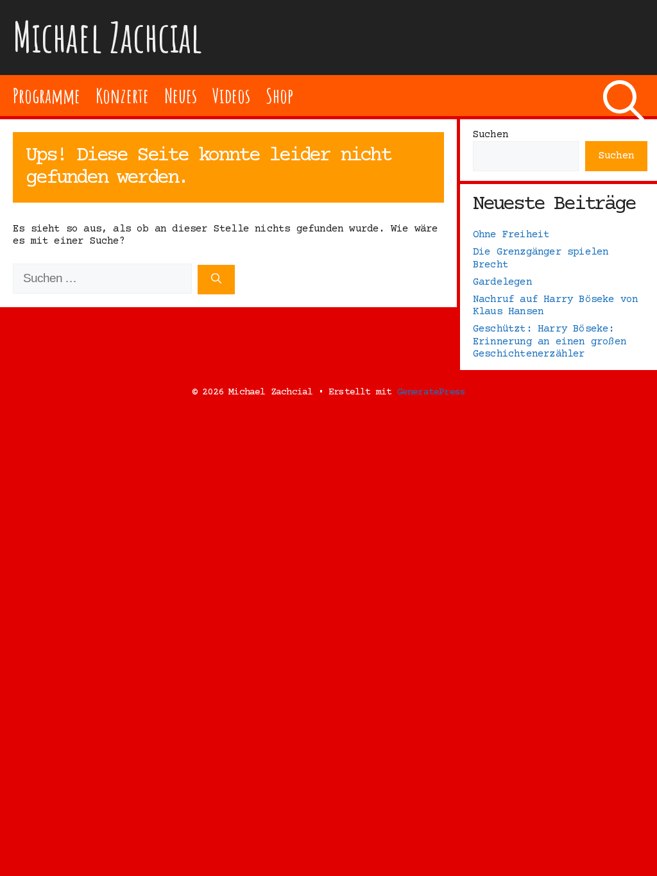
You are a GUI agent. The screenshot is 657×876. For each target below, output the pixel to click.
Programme (46, 95)
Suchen (490, 134)
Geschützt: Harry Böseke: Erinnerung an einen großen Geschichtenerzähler (549, 341)
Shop (279, 95)
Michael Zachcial (108, 37)
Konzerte (122, 95)
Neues (180, 95)
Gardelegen (502, 282)
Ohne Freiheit (511, 234)
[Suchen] (216, 279)
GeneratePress (431, 392)
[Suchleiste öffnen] (623, 95)
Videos (231, 95)
